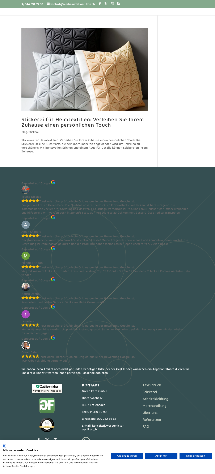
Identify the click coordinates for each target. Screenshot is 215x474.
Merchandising (154, 406)
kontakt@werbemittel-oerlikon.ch (103, 427)
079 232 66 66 (106, 419)
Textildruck (152, 385)
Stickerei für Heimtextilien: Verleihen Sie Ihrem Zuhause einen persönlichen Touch (82, 122)
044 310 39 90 (97, 412)
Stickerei (34, 132)
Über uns (150, 413)
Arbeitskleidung (155, 399)
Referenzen (152, 420)
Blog (24, 132)
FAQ (146, 427)
